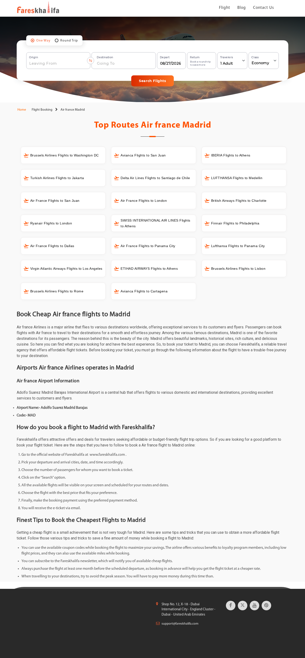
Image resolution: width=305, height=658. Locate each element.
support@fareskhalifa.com (180, 624)
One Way (43, 40)
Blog (241, 8)
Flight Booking (42, 110)
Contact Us (263, 8)
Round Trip (69, 40)
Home (21, 110)
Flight (224, 8)
